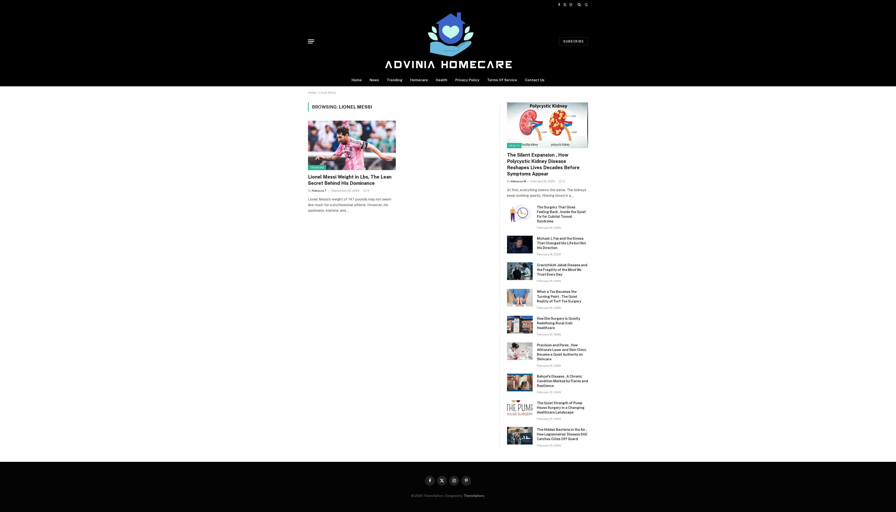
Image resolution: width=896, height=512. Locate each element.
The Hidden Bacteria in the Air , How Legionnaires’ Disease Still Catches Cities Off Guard (562, 434)
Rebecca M (518, 181)
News (374, 80)
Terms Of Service (502, 80)
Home (357, 80)
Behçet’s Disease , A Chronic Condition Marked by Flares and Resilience (562, 381)
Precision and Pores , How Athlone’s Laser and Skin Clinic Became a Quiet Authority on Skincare (561, 352)
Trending (394, 80)
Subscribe (573, 41)
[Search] (579, 4)
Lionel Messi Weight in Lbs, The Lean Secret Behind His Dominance (350, 180)
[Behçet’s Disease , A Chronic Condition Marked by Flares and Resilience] (520, 382)
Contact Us (534, 80)
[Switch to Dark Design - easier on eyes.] (586, 4)
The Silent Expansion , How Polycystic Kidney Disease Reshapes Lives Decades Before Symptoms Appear (543, 164)
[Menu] (311, 41)
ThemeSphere (474, 496)
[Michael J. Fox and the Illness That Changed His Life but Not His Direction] (520, 244)
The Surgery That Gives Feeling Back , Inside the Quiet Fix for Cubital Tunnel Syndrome (561, 214)
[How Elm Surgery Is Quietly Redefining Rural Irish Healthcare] (520, 324)
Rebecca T (319, 190)
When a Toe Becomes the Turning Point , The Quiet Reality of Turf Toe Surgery (559, 296)
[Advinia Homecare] (448, 41)
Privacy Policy (467, 80)
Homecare (419, 80)
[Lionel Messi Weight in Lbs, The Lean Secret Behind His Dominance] (352, 145)
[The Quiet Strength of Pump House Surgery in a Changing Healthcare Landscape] (520, 409)
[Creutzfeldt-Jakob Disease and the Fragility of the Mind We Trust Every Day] (520, 271)
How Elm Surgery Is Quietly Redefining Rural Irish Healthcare (558, 323)
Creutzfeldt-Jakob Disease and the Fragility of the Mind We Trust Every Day (562, 269)
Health (441, 80)
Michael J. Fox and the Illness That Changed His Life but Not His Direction (561, 243)
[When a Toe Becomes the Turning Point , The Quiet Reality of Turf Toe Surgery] (520, 298)
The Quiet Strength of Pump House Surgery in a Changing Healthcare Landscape (560, 407)
